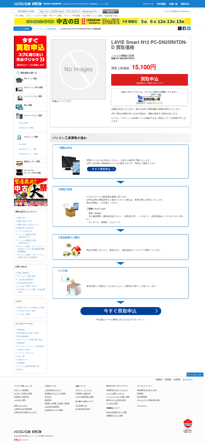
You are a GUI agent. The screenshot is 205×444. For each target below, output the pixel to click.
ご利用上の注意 (23, 349)
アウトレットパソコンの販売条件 (30, 346)
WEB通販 (161, 3)
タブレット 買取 (31, 136)
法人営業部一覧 (81, 405)
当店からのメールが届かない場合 (30, 307)
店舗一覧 (173, 3)
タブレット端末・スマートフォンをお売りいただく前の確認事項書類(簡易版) (30, 249)
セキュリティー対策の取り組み (30, 339)
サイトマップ (188, 379)
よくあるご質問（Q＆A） (27, 286)
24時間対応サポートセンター (117, 390)
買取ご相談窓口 (23, 272)
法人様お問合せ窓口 (25, 282)
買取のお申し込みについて (28, 224)
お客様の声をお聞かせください (25, 412)
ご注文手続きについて (53, 390)
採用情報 (168, 379)
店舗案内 (159, 379)
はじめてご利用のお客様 (23, 393)
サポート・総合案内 (21, 390)
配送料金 (48, 400)
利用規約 (21, 329)
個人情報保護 (22, 336)
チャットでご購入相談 (26, 276)
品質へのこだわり (20, 405)
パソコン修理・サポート (115, 393)
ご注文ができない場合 (26, 310)
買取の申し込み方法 (25, 227)
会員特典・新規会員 (21, 396)
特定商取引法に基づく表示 (28, 333)
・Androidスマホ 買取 (25, 127)
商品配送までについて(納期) (55, 393)
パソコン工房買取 (22, 28)
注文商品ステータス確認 (54, 410)
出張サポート (22, 359)
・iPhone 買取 (22, 123)
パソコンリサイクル (25, 353)
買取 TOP (21, 217)
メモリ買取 (19, 15)
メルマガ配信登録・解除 (84, 396)
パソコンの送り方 (24, 231)
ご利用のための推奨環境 (23, 409)
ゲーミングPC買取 (72, 15)
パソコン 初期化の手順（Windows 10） (26, 241)
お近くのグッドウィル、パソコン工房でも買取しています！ (149, 97)
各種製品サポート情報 (114, 415)
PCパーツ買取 (55, 15)
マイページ (148, 3)
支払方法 (48, 396)
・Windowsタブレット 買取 (27, 154)
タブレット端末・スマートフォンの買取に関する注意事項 (30, 255)
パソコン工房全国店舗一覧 (28, 366)
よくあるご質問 (23, 314)
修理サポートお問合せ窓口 (116, 400)
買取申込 (185, 3)
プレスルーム (142, 405)
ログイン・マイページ (83, 390)
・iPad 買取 (21, 144)
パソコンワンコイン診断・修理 (117, 396)
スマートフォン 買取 (33, 115)
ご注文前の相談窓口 (25, 279)
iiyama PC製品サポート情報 (116, 412)
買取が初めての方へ (25, 221)
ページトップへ (195, 375)
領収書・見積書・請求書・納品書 (57, 403)
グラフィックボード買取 (36, 15)
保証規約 (21, 342)
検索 (112, 11)
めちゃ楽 (21, 356)
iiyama (20, 369)
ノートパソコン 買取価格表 (45, 28)
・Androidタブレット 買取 (27, 149)
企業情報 (21, 362)
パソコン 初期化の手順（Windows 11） (26, 235)
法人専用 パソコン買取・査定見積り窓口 (100, 15)
